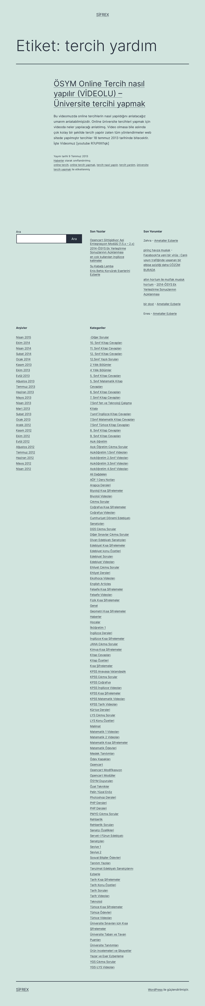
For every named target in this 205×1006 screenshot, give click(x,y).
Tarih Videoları (99, 896)
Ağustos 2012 (25, 447)
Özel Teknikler (99, 786)
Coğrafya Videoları (102, 512)
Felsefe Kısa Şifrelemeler (106, 589)
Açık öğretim (98, 441)
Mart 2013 (23, 408)
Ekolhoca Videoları (102, 578)
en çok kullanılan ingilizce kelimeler (107, 258)
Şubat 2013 (23, 414)
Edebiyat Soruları (101, 556)
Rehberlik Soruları (102, 824)
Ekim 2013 (23, 370)
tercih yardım (127, 164)
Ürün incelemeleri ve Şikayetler (110, 950)
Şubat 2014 (23, 353)
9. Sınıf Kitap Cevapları (105, 436)
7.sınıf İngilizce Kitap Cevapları (110, 414)
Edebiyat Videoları (102, 562)
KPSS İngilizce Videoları (106, 687)
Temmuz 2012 (25, 452)
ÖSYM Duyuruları (101, 781)
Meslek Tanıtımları (102, 753)
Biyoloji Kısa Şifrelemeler (106, 490)
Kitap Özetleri (99, 660)
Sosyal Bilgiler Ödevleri (105, 857)
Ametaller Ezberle (166, 240)
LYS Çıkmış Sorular (102, 715)
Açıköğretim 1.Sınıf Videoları (108, 452)
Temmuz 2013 (25, 386)
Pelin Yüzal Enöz (101, 792)
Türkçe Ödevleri (100, 912)
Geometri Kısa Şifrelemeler (108, 611)
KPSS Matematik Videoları (107, 699)
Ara (18, 231)
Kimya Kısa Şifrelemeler (106, 649)
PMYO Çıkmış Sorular (104, 814)
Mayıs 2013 (23, 397)
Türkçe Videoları (101, 917)
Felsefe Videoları (101, 594)
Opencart (96, 764)
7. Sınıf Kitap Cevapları (105, 397)
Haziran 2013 (25, 392)
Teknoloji (96, 901)
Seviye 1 (95, 846)
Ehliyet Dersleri (100, 572)
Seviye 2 (95, 852)
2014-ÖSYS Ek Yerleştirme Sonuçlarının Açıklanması (108, 250)
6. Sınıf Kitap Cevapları (105, 392)
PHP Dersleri (98, 802)
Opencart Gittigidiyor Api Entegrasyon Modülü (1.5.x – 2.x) (112, 241)
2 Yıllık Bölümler (100, 364)
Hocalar (95, 622)
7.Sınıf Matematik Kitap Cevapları (112, 419)
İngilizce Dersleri (101, 633)
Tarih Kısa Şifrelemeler (105, 879)
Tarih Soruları (99, 890)
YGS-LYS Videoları (102, 967)
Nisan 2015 (23, 337)
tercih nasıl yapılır (107, 164)
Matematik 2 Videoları (104, 737)
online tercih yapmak (82, 164)
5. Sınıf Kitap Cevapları (105, 375)
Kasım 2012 (24, 430)
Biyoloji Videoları (101, 496)
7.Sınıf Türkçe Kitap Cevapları (110, 425)
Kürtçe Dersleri (100, 709)
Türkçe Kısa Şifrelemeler (106, 907)
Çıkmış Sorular (99, 501)
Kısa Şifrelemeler (101, 666)
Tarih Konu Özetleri (103, 885)
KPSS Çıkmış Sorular (103, 677)
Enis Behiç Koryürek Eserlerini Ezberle (110, 272)
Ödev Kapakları (100, 759)
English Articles (100, 583)
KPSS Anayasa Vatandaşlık (108, 671)
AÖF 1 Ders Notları (102, 479)
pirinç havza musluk (157, 250)
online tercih (61, 164)
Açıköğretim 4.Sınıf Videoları (109, 468)
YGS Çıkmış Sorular (103, 961)
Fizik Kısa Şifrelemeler (105, 600)
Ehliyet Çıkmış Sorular (104, 567)
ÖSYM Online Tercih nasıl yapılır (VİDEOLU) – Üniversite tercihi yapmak (99, 93)
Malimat (95, 726)
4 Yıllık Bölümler (100, 370)
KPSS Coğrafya (100, 682)
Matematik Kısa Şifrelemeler (109, 742)
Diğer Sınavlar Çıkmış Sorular (109, 534)
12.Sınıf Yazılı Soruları (104, 359)
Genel (94, 605)
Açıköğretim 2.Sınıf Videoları (109, 457)
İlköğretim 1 (98, 627)
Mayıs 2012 (23, 463)
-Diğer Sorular (99, 337)
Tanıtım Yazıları (100, 863)
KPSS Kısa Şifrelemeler (105, 693)
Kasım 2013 (24, 364)
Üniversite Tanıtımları (104, 945)
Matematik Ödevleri (103, 748)
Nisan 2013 (23, 403)
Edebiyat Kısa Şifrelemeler (107, 545)
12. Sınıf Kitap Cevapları (106, 353)
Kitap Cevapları (100, 655)
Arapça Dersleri (100, 485)
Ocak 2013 (23, 419)
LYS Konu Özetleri (102, 720)
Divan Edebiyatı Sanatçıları (108, 540)
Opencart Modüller (102, 775)
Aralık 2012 (23, 425)
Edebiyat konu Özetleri (105, 551)
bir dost (149, 304)
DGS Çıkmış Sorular (103, 529)
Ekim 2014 (23, 342)
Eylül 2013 (23, 375)
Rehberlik (96, 819)
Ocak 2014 (23, 359)
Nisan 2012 (23, 468)
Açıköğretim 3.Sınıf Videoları (109, 463)
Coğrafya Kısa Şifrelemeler (108, 507)
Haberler (59, 160)
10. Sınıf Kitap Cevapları (106, 342)
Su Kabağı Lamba (101, 266)
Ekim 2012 (23, 436)
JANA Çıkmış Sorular (104, 644)
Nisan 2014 (23, 348)
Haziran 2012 (25, 457)
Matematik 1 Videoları (104, 731)
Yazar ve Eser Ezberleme (106, 956)
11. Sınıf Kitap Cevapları (105, 348)
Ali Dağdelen (98, 474)
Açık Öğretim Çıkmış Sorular (109, 447)
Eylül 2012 (23, 441)
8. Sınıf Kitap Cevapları (105, 430)
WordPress (155, 989)
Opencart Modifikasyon (106, 770)
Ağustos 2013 (25, 381)
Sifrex (102, 14)
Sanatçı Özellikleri (102, 830)
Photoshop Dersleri (103, 797)
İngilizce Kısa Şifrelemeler (107, 638)
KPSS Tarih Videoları (103, 704)
